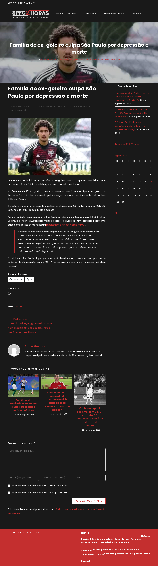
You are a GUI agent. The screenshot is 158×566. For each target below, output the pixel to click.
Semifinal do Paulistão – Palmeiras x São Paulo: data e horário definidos (23, 405)
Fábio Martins (19, 106)
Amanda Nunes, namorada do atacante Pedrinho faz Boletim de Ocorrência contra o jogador (57, 401)
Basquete (109, 553)
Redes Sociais (143, 553)
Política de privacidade (127, 549)
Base (117, 539)
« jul (116, 212)
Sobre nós (86, 550)
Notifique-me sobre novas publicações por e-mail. (39, 492)
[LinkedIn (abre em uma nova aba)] (149, 2)
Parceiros (107, 549)
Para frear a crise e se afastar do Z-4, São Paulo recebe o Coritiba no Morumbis (131, 113)
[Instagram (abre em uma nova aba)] (146, 2)
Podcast (85, 561)
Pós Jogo (124, 542)
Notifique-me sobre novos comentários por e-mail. (40, 485)
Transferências (109, 542)
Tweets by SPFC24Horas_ (128, 144)
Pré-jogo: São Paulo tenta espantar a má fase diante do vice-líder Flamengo (130, 126)
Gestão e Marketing (102, 539)
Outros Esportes (90, 542)
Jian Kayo (18, 306)
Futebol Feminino (131, 539)
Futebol (85, 539)
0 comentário (19, 110)
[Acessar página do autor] (14, 350)
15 (151, 181)
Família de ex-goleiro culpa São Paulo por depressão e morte (90, 59)
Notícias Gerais (78, 106)
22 (151, 188)
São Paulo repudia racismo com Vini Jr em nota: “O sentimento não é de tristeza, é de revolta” (90, 417)
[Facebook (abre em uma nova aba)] (142, 2)
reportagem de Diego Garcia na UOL (65, 224)
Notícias (145, 536)
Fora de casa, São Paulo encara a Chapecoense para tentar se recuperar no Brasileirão (132, 96)
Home (84, 533)
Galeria (96, 549)
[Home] (37, 59)
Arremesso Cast (124, 553)
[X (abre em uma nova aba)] (138, 2)
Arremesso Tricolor (93, 554)
